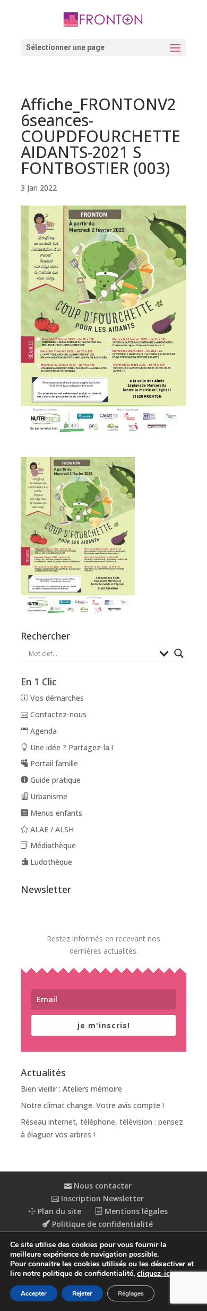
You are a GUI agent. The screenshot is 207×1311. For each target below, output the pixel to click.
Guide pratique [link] (54, 780)
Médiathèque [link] (52, 845)
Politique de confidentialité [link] (101, 1224)
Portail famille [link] (53, 763)
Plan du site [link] (58, 1211)
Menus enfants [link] (55, 813)
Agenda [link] (42, 731)
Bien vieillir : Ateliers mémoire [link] (71, 1089)
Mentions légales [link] (135, 1211)
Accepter (34, 1293)
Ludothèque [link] (50, 862)
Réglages (131, 1293)
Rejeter (82, 1293)
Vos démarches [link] (56, 698)
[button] (103, 47)
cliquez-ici (154, 1274)
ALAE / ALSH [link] (51, 829)
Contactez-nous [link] (57, 714)
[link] (103, 18)
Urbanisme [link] (47, 796)
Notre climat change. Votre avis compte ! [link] (92, 1105)
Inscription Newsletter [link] (101, 1198)
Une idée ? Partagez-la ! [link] (70, 747)
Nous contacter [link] (102, 1186)
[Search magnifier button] (178, 653)
